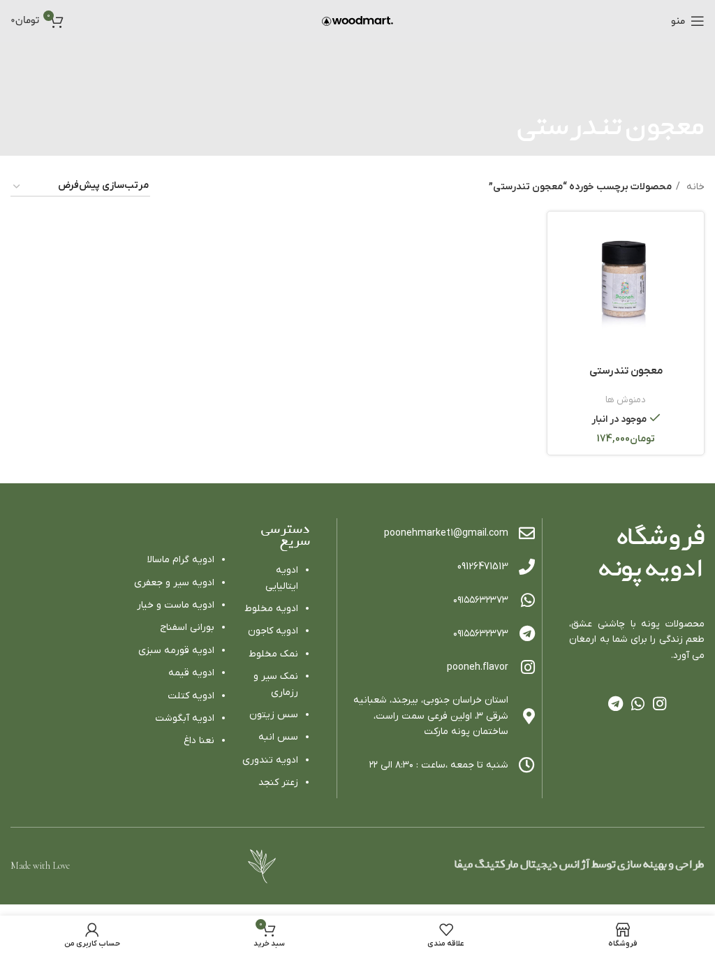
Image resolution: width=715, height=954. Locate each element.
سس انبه (278, 737)
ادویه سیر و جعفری (174, 582)
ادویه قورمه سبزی (176, 650)
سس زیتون (273, 714)
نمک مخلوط (273, 654)
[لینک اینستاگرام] (659, 703)
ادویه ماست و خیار (175, 605)
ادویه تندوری (270, 760)
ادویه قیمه (191, 673)
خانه (694, 186)
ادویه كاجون (273, 631)
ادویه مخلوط (271, 608)
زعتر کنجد (278, 782)
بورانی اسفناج (187, 627)
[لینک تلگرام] (615, 703)
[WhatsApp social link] (638, 703)
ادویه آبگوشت (184, 718)
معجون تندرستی (626, 371)
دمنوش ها (625, 400)
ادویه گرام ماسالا (180, 559)
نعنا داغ (199, 740)
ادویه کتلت (191, 696)
